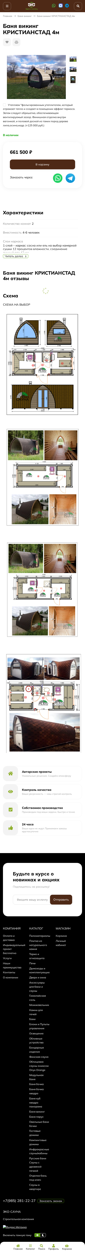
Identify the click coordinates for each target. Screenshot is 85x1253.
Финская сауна (38, 1056)
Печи (32, 963)
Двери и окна (37, 977)
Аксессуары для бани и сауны (37, 986)
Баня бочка (36, 1084)
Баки (32, 1019)
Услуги (7, 958)
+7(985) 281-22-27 (19, 1200)
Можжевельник (39, 1004)
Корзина (61, 935)
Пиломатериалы (39, 935)
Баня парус (36, 1116)
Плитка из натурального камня (38, 945)
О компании (10, 977)
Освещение (36, 1033)
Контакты (9, 972)
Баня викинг (25, 16)
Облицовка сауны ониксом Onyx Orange (39, 1066)
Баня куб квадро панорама (35, 1102)
